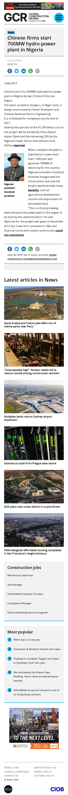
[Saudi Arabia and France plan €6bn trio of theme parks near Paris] (34, 303)
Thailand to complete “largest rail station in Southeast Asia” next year (36, 661)
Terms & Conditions (16, 771)
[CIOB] (49, 789)
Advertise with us (45, 767)
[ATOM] (19, 789)
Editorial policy (44, 775)
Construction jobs (24, 567)
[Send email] (37, 71)
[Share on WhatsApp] (30, 71)
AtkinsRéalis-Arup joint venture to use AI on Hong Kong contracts (36, 692)
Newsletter (11, 767)
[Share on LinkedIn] (23, 71)
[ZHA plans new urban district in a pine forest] (34, 487)
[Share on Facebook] (9, 71)
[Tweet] (16, 71)
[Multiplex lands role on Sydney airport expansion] (34, 396)
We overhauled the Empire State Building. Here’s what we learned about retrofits (36, 676)
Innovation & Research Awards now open (37, 649)
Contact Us (11, 775)
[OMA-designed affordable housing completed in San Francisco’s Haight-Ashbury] (34, 530)
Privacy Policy (43, 771)
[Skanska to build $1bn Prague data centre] (34, 443)
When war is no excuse (27, 639)
